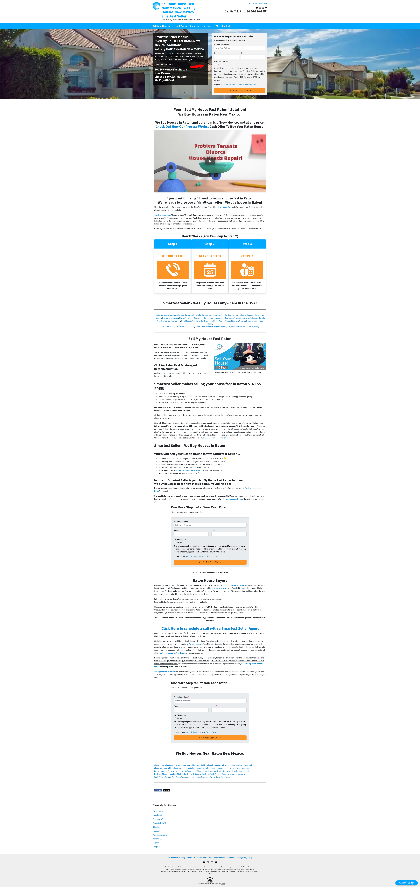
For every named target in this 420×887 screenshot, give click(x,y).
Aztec (178, 765)
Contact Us (227, 26)
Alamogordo (159, 765)
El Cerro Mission (160, 768)
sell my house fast (224, 207)
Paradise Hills (244, 771)
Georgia (231, 315)
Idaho (243, 315)
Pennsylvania (251, 321)
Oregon (242, 321)
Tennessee (190, 326)
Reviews (207, 26)
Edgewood (247, 765)
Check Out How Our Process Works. (182, 126)
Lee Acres (246, 768)
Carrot (223, 884)
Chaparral (217, 765)
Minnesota (219, 318)
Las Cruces (227, 768)
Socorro (241, 774)
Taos (178, 777)
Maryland (188, 318)
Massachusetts (199, 318)
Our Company (219, 858)
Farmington (199, 768)
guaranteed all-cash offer (189, 470)
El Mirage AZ (158, 819)
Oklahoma (234, 321)
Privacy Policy (251, 84)
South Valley (159, 777)
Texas (197, 326)
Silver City (233, 774)
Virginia (217, 326)
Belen (184, 765)
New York (196, 321)
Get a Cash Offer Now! (258, 3)
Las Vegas (237, 768)
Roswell (190, 774)
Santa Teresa (215, 774)
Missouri (237, 318)
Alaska (166, 315)
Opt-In (219, 64)
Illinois (249, 315)
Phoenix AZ (157, 838)
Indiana (256, 315)
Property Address (222, 44)
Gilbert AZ (157, 827)
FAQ (217, 26)
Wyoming (255, 326)
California (188, 315)
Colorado (197, 315)
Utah (203, 326)
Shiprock (225, 774)
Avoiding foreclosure (162, 215)
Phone (217, 53)
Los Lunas (179, 771)
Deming (239, 765)
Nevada (261, 318)
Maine (181, 318)
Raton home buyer (239, 585)
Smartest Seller (221, 588)
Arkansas (180, 315)
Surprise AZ (157, 842)
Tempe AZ (157, 846)
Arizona (173, 315)
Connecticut (207, 315)
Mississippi (228, 318)
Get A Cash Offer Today (176, 858)
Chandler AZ (157, 815)
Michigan (210, 318)
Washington (225, 326)
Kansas (158, 318)
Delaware (216, 315)
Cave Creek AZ (158, 811)
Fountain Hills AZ (159, 823)
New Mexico (186, 321)
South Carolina (167, 326)
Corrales (231, 765)
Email (243, 53)
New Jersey (175, 321)
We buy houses (195, 644)
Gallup (207, 768)
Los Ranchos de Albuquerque (195, 771)
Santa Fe (205, 774)
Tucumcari (205, 777)
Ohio (227, 321)
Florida (224, 315)
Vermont (209, 326)
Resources (230, 858)
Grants (213, 768)
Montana (245, 318)
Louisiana (174, 318)
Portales (157, 774)
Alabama (159, 315)
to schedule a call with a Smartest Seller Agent (210, 628)
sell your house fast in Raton (172, 653)
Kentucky (166, 318)
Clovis (224, 765)
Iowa (262, 315)
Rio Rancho (181, 774)
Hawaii (237, 315)
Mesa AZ (156, 831)
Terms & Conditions (234, 84)
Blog (250, 858)
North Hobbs (222, 771)
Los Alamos (159, 771)
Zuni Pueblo (225, 777)
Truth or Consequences (190, 777)
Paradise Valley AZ (160, 835)
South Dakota (179, 326)
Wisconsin (247, 326)
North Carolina (206, 321)
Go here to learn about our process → (217, 438)
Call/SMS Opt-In (221, 61)
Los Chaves (169, 771)
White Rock (215, 777)
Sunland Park (170, 777)
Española (190, 768)
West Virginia (236, 326)
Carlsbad (209, 765)
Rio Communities (169, 774)
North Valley (233, 771)
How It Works (180, 26)
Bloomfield (200, 765)
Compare (194, 26)
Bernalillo (191, 765)
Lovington (212, 771)
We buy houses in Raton (232, 499)
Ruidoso (198, 774)
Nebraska (254, 318)
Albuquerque (170, 765)
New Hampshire (163, 321)
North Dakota (218, 321)
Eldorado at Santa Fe (177, 768)
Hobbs (220, 768)
